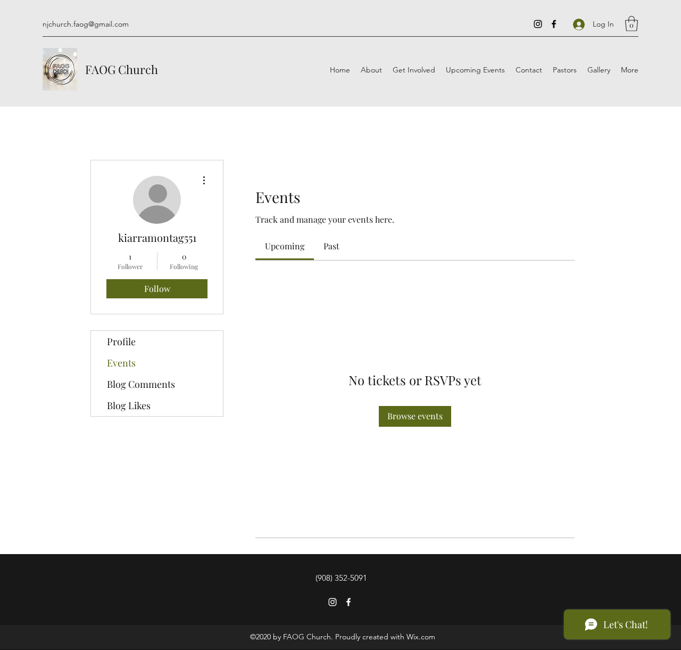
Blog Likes (129, 405)
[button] (631, 23)
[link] (284, 245)
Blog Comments (141, 384)
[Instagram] (538, 24)
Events (121, 362)
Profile (121, 341)
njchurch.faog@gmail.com (86, 24)
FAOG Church (121, 69)
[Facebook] (554, 24)
